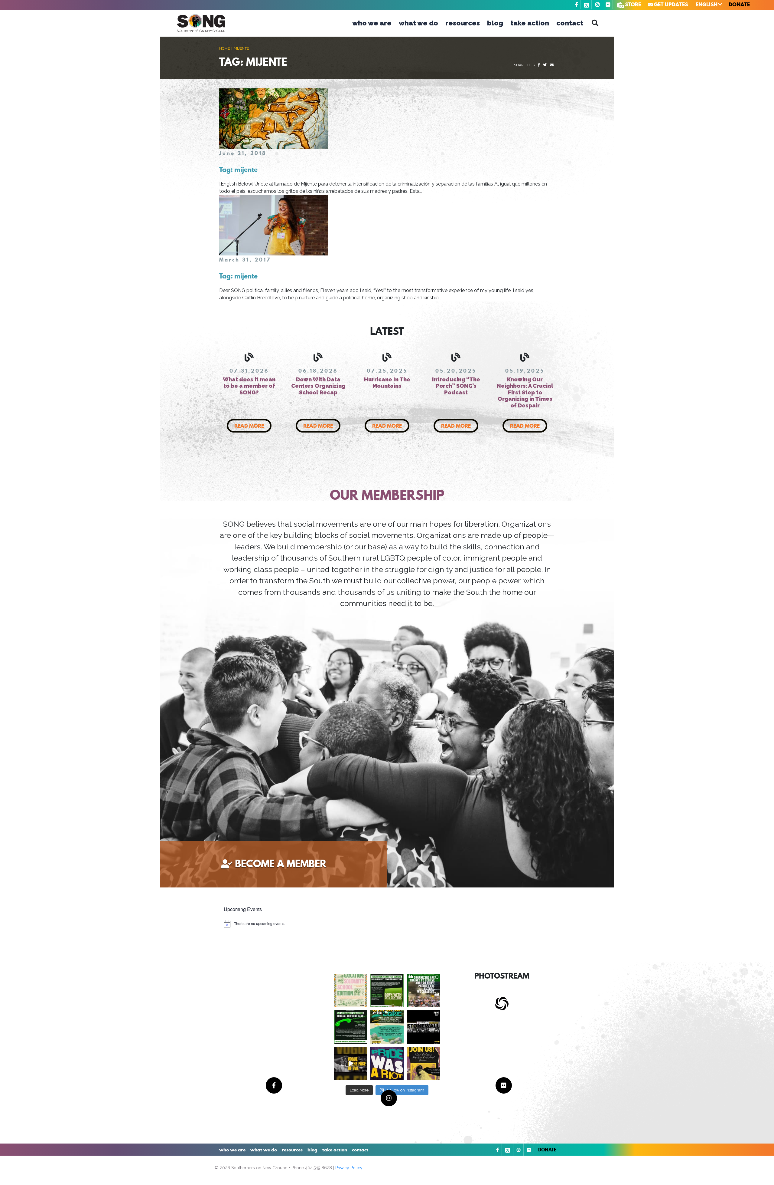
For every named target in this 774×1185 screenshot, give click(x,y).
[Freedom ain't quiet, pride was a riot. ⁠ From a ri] (387, 1063)
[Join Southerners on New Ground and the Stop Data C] (350, 1027)
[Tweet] (545, 65)
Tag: (238, 169)
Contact (569, 23)
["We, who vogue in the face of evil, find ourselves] (350, 1063)
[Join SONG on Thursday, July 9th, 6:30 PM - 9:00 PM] (423, 1063)
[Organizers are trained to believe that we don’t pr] (423, 990)
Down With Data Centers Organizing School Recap (318, 386)
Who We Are (372, 23)
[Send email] (552, 65)
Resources (462, 23)
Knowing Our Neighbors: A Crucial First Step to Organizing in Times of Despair (525, 392)
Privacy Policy (349, 1167)
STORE (632, 4)
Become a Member (280, 863)
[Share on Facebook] (539, 65)
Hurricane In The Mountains (387, 382)
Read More (249, 426)
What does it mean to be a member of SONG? (249, 386)
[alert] (254, 923)
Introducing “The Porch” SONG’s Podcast (456, 386)
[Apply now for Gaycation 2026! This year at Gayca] (350, 990)
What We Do (418, 23)
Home (224, 48)
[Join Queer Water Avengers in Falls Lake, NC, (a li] (387, 1027)
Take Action (529, 23)
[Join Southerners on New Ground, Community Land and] (387, 990)
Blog (495, 23)
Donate (739, 4)
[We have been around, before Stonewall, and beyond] (423, 1027)
